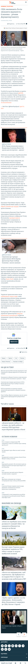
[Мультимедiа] (15, 663)
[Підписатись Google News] (5, 645)
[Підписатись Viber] (19, 645)
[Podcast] (5, 649)
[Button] (10, 24)
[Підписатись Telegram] (23, 645)
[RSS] (2, 649)
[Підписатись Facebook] (2, 645)
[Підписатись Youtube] (12, 645)
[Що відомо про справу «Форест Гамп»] (14, 617)
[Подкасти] (20, 663)
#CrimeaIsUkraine (6, 102)
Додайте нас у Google (6, 663)
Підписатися (14, 341)
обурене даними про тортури (10, 206)
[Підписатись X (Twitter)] (9, 645)
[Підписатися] (9, 649)
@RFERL (20, 93)
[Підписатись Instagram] (16, 645)
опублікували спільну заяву (9, 296)
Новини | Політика (7, 6)
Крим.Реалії (9, 279)
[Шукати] (25, 663)
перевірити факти (14, 218)
